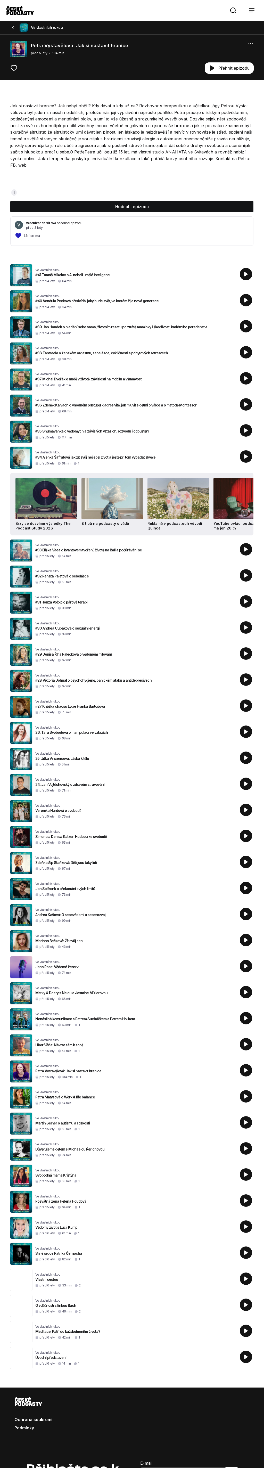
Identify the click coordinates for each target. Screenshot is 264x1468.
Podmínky (24, 1427)
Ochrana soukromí (33, 1419)
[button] (233, 10)
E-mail (146, 1463)
